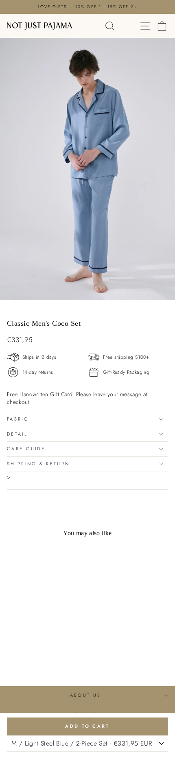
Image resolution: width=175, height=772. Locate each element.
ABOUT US (85, 695)
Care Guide (26, 448)
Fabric (17, 419)
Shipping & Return (38, 463)
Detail (17, 434)
